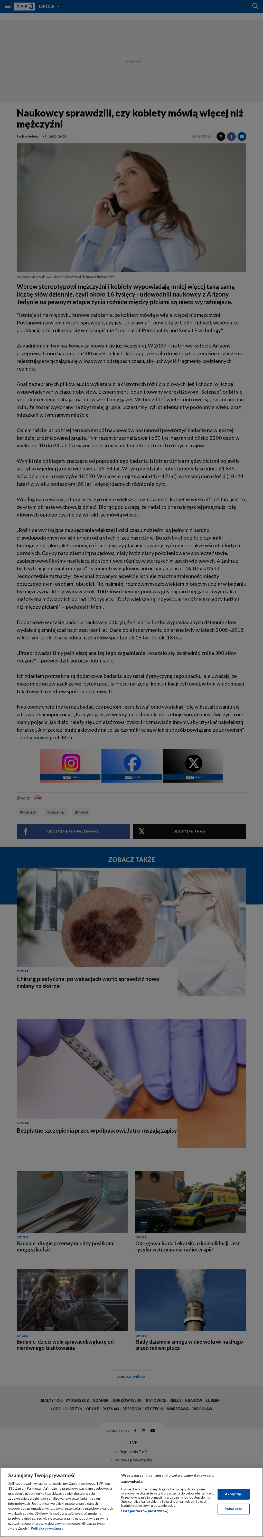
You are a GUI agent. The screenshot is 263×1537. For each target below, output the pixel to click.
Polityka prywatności (47, 1528)
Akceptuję (233, 1494)
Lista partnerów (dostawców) (144, 1511)
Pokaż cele (233, 1509)
